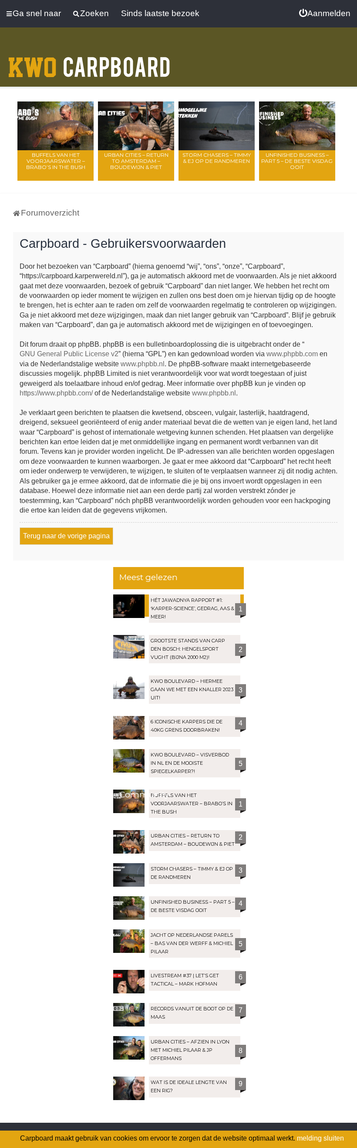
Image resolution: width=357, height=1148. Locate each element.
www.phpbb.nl (143, 364)
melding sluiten (320, 1138)
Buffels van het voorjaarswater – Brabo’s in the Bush (55, 161)
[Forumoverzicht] (89, 62)
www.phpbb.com (292, 354)
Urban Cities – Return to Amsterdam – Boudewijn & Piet (136, 161)
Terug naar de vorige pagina (66, 536)
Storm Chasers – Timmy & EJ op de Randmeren (216, 158)
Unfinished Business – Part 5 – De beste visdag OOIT (297, 161)
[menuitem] (324, 13)
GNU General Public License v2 (69, 354)
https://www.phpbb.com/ (56, 393)
